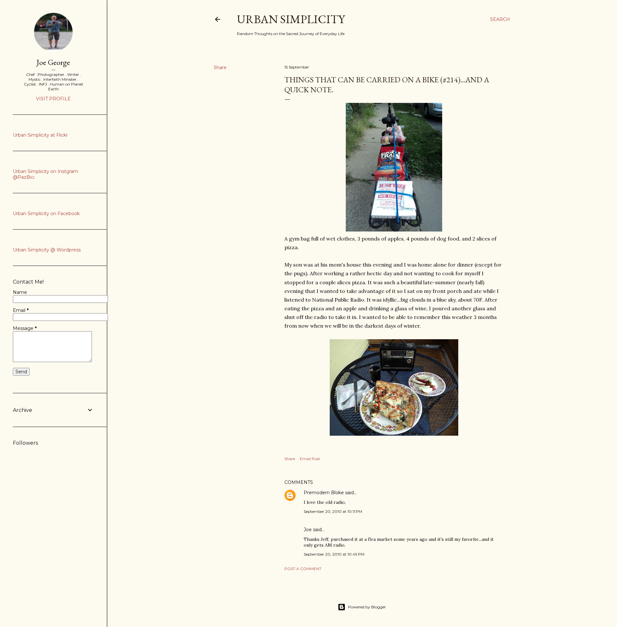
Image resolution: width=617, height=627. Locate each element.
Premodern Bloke (324, 492)
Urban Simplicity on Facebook (46, 213)
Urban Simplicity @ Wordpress (47, 250)
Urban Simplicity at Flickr (40, 135)
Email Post (310, 458)
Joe (308, 529)
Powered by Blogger (367, 606)
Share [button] (220, 67)
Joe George (53, 62)
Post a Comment (302, 568)
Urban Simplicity (291, 19)
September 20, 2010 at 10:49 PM (334, 554)
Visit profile (53, 99)
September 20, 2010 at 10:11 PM (333, 511)
